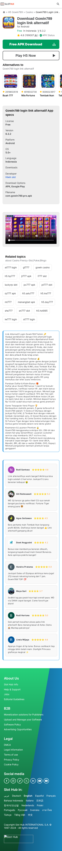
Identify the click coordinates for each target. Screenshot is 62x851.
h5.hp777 (10, 276)
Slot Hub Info (11, 684)
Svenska (34, 810)
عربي (6, 795)
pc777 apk (29, 284)
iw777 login (11, 319)
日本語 (39, 800)
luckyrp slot (11, 284)
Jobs (6, 694)
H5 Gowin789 (15, 12)
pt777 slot (46, 284)
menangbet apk (26, 302)
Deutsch (16, 795)
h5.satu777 (28, 293)
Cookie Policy (11, 764)
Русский (22, 810)
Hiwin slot (10, 177)
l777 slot (42, 276)
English (28, 795)
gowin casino (43, 267)
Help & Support (12, 689)
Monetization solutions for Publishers (23, 714)
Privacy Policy (11, 759)
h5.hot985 (42, 310)
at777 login (11, 267)
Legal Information (13, 749)
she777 (9, 310)
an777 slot (24, 310)
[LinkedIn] (33, 780)
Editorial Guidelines (14, 699)
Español (39, 795)
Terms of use (11, 754)
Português (9, 810)
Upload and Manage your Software (23, 719)
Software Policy (12, 724)
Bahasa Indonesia (13, 800)
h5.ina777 (46, 293)
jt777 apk (26, 276)
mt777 (8, 302)
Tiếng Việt (19, 814)
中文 (30, 814)
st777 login (29, 319)
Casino (29, 12)
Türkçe (7, 814)
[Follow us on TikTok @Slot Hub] (19, 780)
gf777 (26, 267)
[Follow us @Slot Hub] (13, 780)
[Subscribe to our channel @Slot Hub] (39, 780)
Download (34, 22)
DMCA (7, 744)
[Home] (4, 12)
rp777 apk (10, 293)
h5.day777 (47, 302)
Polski (40, 805)
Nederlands (27, 805)
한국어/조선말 (11, 805)
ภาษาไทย (47, 810)
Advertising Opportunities (18, 729)
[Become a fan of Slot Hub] (6, 780)
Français (51, 795)
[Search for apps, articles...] (58, 4)
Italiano (30, 800)
